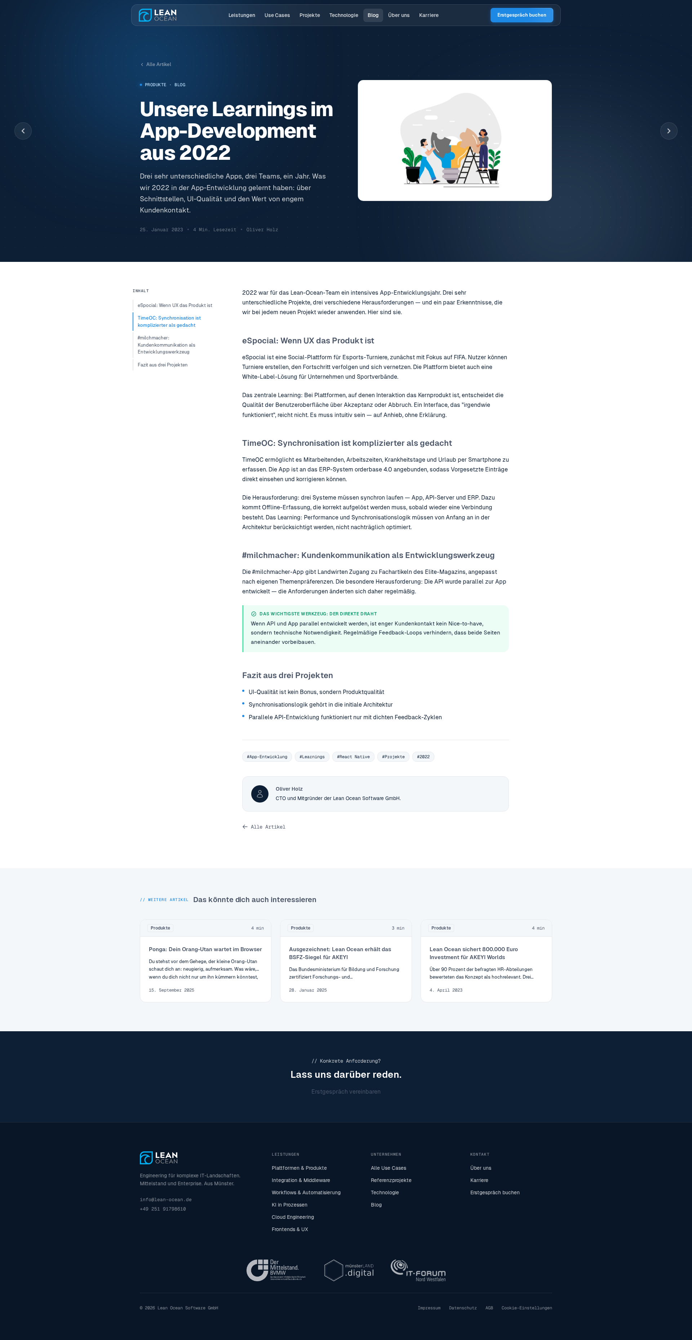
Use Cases (277, 15)
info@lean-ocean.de (166, 1199)
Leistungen (242, 15)
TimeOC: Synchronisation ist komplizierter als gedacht (169, 321)
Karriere (429, 15)
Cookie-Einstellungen (527, 1308)
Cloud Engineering (293, 1217)
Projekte (310, 15)
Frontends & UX (290, 1229)
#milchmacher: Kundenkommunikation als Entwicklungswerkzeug (166, 345)
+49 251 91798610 (163, 1209)
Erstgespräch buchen (521, 15)
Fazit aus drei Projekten (163, 365)
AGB (489, 1308)
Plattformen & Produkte (299, 1168)
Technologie (343, 15)
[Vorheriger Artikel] (23, 131)
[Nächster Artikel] (669, 131)
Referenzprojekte (391, 1180)
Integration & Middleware (301, 1180)
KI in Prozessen (289, 1205)
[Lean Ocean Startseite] (157, 15)
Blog (373, 15)
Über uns (399, 15)
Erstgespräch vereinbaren (346, 1091)
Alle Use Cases (388, 1168)
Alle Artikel (158, 64)
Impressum (429, 1308)
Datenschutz (463, 1308)
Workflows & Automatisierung (306, 1192)
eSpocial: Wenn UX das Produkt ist (175, 305)
